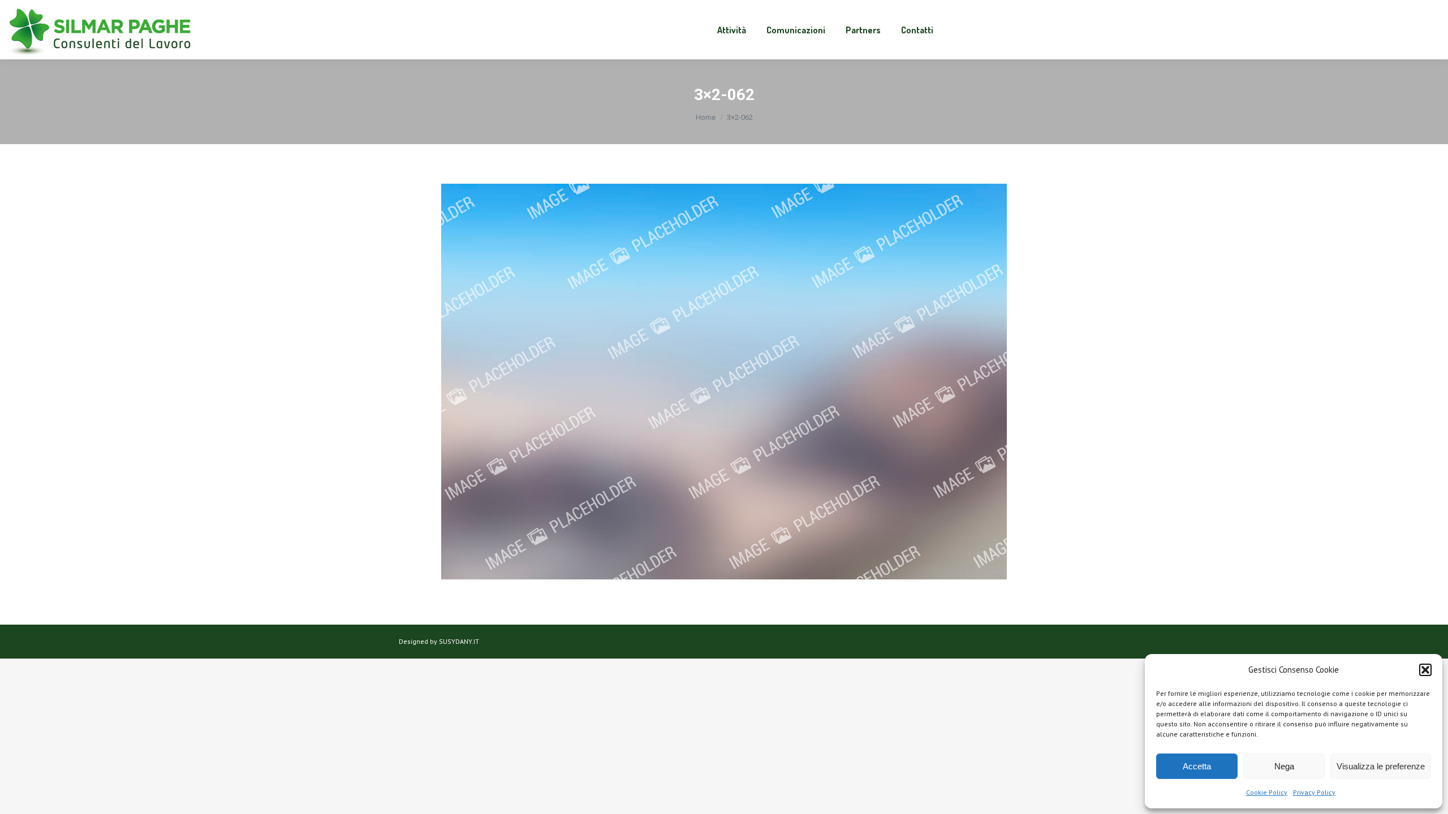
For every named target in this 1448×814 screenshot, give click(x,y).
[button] (1425, 670)
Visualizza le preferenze (1381, 766)
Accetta (1197, 766)
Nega (1284, 766)
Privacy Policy (1314, 792)
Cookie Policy (1266, 792)
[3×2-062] (724, 381)
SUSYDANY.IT (459, 641)
